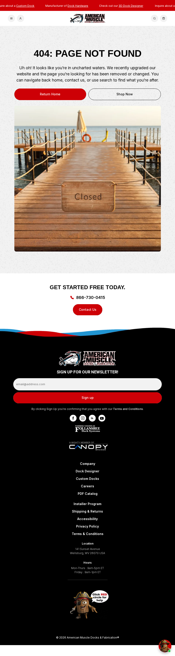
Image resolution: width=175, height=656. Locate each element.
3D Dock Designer (130, 5)
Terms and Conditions (128, 409)
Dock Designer (87, 471)
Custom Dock (25, 5)
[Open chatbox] (165, 646)
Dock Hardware (77, 5)
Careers (87, 486)
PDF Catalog (88, 494)
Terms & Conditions (87, 534)
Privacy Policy (87, 526)
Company (87, 464)
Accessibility (87, 519)
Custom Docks (87, 479)
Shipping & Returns (87, 511)
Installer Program (87, 504)
